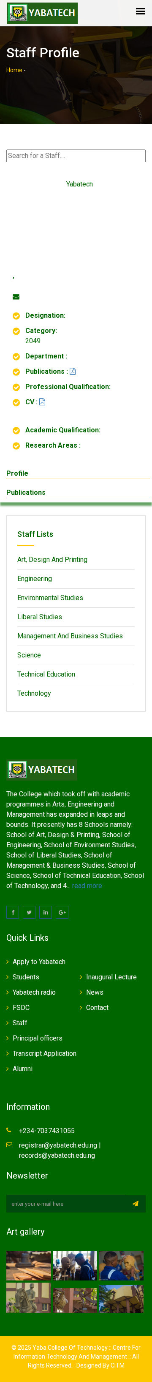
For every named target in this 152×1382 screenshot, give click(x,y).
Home (14, 70)
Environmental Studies (50, 598)
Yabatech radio (34, 992)
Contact (97, 1008)
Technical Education (46, 674)
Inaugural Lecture (111, 977)
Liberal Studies (39, 617)
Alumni (23, 1069)
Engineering (34, 579)
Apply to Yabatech (39, 962)
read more (87, 886)
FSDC (21, 1008)
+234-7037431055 (47, 1131)
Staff (20, 1023)
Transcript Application (44, 1053)
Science (29, 655)
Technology (34, 693)
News (94, 992)
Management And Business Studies (70, 636)
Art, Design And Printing (52, 560)
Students (26, 977)
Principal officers (37, 1038)
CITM (117, 1365)
